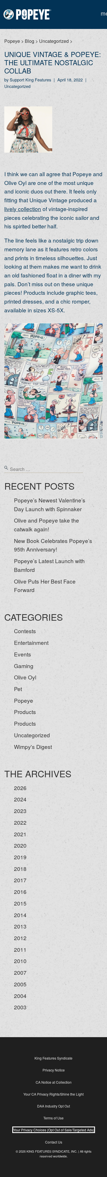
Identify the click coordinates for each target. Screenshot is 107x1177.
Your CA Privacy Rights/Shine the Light (53, 1094)
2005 (20, 984)
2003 (20, 1007)
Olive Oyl (25, 677)
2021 (20, 834)
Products (25, 711)
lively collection (22, 208)
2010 (20, 961)
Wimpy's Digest (33, 746)
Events (22, 654)
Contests (25, 631)
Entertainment (31, 642)
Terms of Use (53, 1117)
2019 (20, 857)
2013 (20, 926)
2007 (20, 972)
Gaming (23, 665)
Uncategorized (32, 735)
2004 (20, 995)
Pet (18, 688)
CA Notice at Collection (54, 1082)
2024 (20, 799)
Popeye (23, 700)
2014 (20, 915)
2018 (20, 868)
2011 (20, 949)
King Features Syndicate (53, 1058)
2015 (20, 903)
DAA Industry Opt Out (53, 1106)
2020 (20, 845)
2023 (20, 810)
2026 (20, 787)
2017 (20, 880)
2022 (20, 822)
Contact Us (53, 1142)
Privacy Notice (54, 1069)
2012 (20, 938)
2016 (20, 891)
